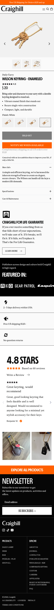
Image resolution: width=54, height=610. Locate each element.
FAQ (31, 589)
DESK (4, 551)
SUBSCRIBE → (27, 511)
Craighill (12, 597)
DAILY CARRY (7, 547)
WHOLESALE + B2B (37, 563)
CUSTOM (33, 571)
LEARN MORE (11, 251)
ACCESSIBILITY (9, 600)
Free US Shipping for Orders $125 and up (27, 2)
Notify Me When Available (27, 145)
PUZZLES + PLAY (9, 559)
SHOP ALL (6, 563)
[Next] (50, 402)
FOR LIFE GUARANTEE (38, 559)
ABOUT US (33, 547)
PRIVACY (31, 600)
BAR (4, 555)
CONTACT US (34, 555)
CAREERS (33, 575)
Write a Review (15, 374)
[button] (47, 8)
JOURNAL (33, 551)
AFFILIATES (34, 579)
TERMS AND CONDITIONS (13, 605)
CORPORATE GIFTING (38, 567)
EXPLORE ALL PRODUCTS (27, 470)
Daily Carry (8, 75)
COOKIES (22, 600)
